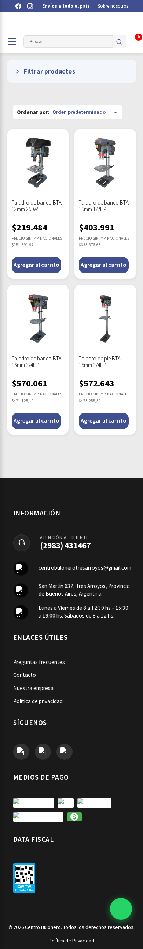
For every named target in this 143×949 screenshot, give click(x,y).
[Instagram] (30, 6)
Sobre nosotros (113, 6)
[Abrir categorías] (12, 41)
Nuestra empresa (33, 687)
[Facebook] (18, 6)
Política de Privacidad (71, 941)
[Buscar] (119, 41)
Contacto (24, 674)
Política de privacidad (38, 701)
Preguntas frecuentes (39, 662)
